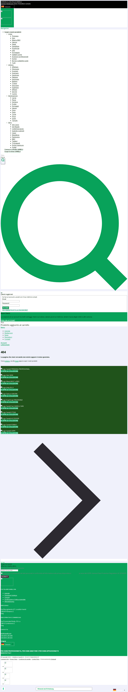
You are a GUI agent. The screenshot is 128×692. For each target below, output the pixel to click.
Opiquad (53, 659)
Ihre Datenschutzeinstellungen (71, 689)
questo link (74, 573)
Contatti (28, 3)
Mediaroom (10, 3)
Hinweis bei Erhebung (45, 689)
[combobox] (7, 6)
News (16, 3)
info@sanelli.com (6, 633)
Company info (5, 659)
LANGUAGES (5, 345)
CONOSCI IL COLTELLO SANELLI (11, 2)
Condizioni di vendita (25, 659)
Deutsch (7, 7)
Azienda (3, 3)
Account (4, 343)
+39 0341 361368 (6, 635)
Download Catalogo (10, 595)
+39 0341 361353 (6, 638)
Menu (3, 327)
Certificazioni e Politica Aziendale (14, 599)
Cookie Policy (35, 659)
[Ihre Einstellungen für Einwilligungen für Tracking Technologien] (3, 689)
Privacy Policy (13, 659)
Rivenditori (21, 3)
